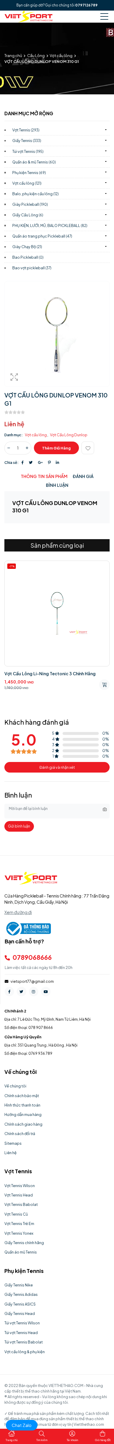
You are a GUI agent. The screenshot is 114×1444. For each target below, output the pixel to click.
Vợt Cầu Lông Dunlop (68, 434)
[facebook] (9, 991)
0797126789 (86, 5)
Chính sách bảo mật (21, 1095)
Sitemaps (13, 1143)
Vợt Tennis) (25, 130)
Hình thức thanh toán (22, 1105)
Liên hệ (10, 1152)
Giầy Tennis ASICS (20, 1304)
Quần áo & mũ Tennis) (34, 162)
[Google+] (40, 462)
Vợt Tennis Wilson (19, 1185)
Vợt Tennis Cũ (16, 1214)
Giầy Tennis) (26, 140)
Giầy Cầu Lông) (27, 215)
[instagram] (33, 991)
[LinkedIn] (57, 462)
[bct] (27, 928)
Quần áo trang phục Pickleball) (42, 236)
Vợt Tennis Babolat (21, 1204)
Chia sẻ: (11, 462)
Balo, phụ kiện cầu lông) (35, 193)
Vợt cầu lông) (27, 183)
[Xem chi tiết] (104, 684)
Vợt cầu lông (61, 55)
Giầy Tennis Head (19, 1313)
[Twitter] (31, 462)
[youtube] (45, 991)
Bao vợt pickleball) (31, 267)
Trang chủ (13, 55)
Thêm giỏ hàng (56, 448)
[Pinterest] (49, 462)
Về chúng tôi (15, 1086)
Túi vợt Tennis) (28, 151)
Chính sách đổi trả (19, 1133)
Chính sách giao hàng (23, 1124)
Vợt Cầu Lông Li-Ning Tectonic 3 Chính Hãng (50, 673)
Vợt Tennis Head (18, 1195)
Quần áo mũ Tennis (20, 1252)
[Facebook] (22, 462)
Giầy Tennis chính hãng (24, 1242)
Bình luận (57, 485)
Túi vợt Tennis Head (21, 1332)
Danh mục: (13, 434)
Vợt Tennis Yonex (18, 1233)
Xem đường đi (18, 912)
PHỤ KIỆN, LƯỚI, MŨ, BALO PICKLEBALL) (49, 225)
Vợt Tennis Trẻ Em (19, 1223)
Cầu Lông (36, 55)
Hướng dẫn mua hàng (23, 1114)
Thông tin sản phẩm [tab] (44, 476)
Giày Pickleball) (30, 204)
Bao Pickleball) (28, 257)
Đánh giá (83, 476)
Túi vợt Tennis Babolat (23, 1342)
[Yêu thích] (88, 448)
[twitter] (21, 991)
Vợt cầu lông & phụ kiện (24, 1351)
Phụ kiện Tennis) (29, 172)
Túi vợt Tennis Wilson (22, 1323)
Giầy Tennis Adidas (21, 1294)
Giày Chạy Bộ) (27, 246)
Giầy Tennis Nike (18, 1285)
